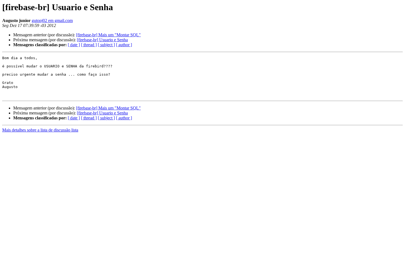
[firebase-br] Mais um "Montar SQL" (108, 34)
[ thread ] (89, 44)
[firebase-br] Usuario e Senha (102, 39)
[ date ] (74, 44)
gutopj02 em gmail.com (52, 20)
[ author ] (124, 44)
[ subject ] (106, 44)
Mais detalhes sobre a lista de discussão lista (40, 130)
